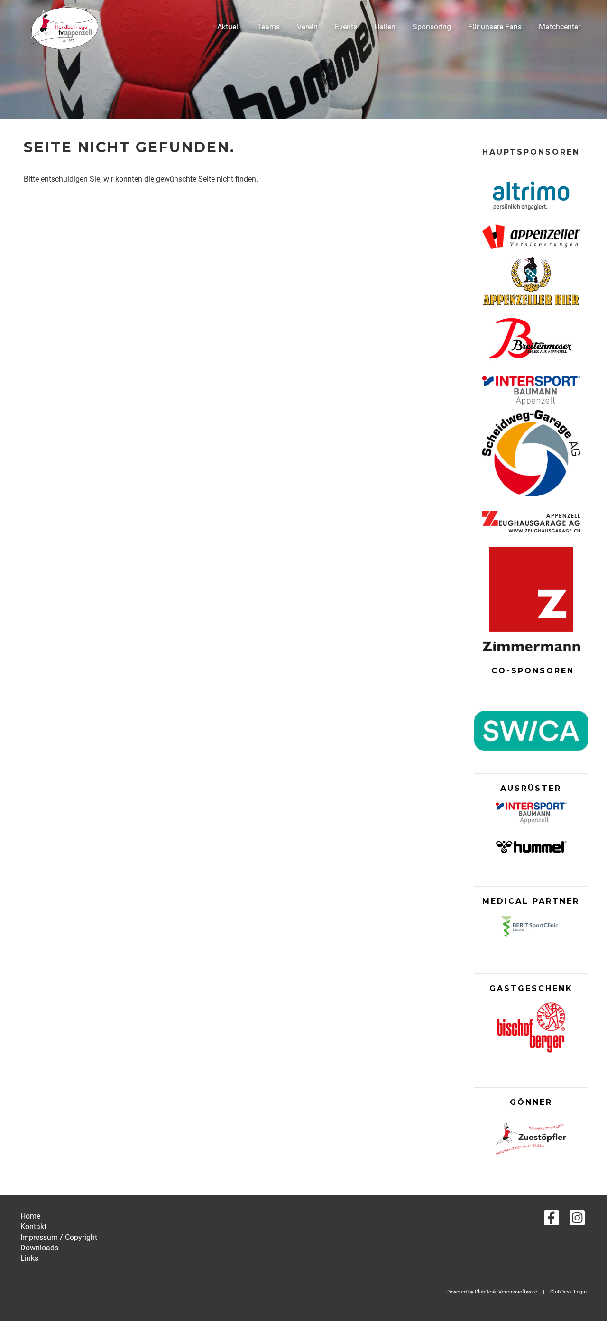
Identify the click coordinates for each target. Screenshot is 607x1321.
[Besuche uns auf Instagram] (577, 1220)
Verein (307, 26)
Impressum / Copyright (58, 1237)
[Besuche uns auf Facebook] (551, 1220)
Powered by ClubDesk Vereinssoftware (491, 1292)
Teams (268, 26)
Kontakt (33, 1226)
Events (346, 26)
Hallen (384, 26)
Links (29, 1258)
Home (30, 1215)
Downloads (39, 1247)
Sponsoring (432, 26)
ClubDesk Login (568, 1292)
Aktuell (228, 26)
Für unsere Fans (495, 26)
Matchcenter (559, 26)
